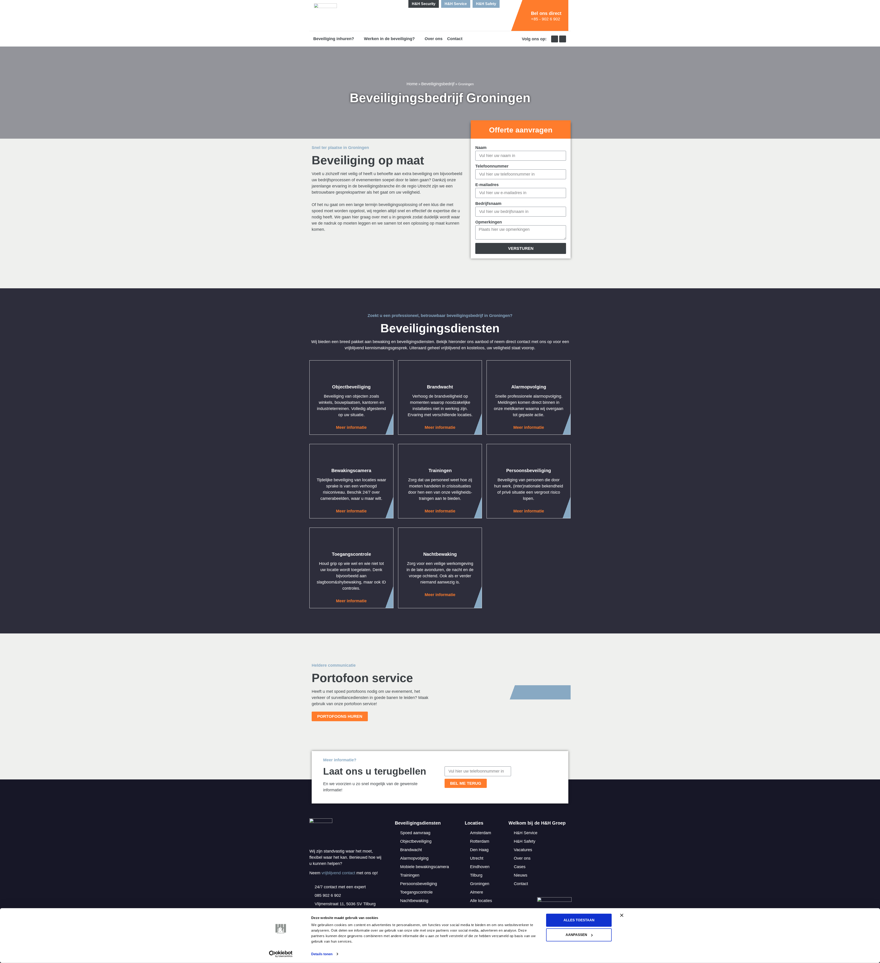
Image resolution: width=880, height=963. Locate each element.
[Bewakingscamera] (351, 456)
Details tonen (322, 954)
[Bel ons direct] (525, 15)
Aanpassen (576, 935)
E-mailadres (487, 185)
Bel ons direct (546, 13)
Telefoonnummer (492, 166)
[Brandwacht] (440, 373)
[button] (336, 39)
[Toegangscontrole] (351, 540)
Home (412, 84)
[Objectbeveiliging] (351, 373)
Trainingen (440, 470)
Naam (481, 148)
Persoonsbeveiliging (528, 470)
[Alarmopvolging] (528, 373)
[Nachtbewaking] (440, 540)
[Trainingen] (440, 456)
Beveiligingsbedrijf (437, 84)
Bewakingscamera (351, 470)
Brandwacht (440, 386)
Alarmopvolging (528, 386)
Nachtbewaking (440, 554)
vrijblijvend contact (338, 873)
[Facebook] (562, 39)
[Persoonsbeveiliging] (528, 456)
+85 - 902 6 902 (545, 19)
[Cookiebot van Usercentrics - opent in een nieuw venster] (281, 954)
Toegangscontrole (351, 554)
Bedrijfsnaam (488, 203)
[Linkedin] (554, 39)
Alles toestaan (579, 920)
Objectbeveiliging (351, 386)
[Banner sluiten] (621, 915)
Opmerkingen (488, 222)
